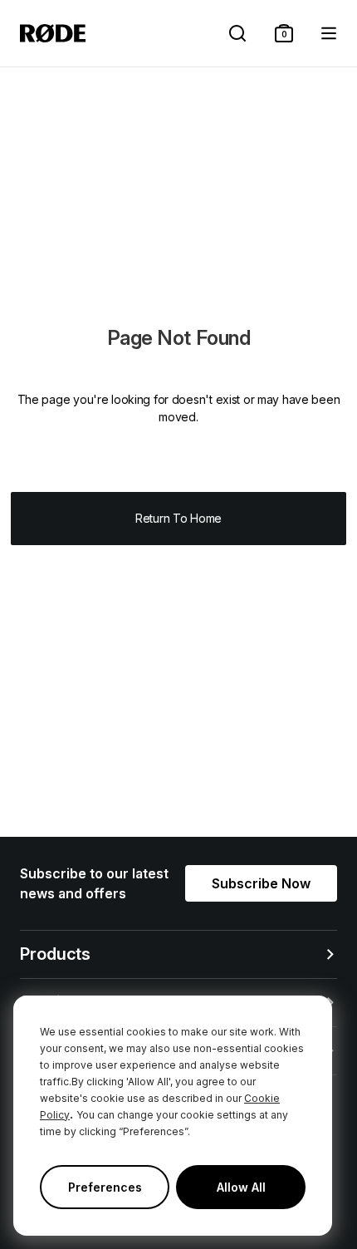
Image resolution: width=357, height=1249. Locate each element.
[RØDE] (53, 33)
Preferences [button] (105, 1187)
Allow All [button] (241, 1187)
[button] (284, 33)
